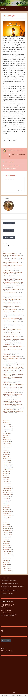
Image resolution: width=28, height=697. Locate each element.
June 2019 (6, 562)
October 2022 (7, 492)
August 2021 (7, 517)
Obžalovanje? (9, 16)
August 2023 (7, 471)
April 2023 (6, 479)
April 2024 (6, 456)
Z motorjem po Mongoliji (9, 253)
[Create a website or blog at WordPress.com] (14, 692)
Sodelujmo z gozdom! (10, 168)
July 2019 (6, 560)
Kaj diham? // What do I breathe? (11, 336)
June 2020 (6, 541)
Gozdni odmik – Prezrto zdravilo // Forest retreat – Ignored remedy (13, 333)
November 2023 (7, 467)
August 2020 (7, 536)
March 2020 (7, 543)
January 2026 (7, 424)
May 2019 (6, 564)
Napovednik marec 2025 (9, 323)
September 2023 (8, 469)
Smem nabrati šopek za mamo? (12, 165)
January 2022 (7, 509)
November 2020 (7, 530)
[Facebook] (2, 631)
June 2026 (6, 420)
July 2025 (6, 435)
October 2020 (7, 532)
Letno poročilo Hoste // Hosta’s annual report (14, 384)
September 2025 (8, 431)
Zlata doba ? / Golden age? (10, 292)
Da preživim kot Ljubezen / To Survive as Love (14, 285)
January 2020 (7, 547)
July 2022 (6, 498)
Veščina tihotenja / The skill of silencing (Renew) (14, 258)
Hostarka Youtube (9, 237)
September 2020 (8, 534)
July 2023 (6, 473)
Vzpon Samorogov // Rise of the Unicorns (13, 377)
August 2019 (7, 558)
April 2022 (6, 505)
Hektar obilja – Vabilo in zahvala (11, 326)
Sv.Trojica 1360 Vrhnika (6, 650)
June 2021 (6, 520)
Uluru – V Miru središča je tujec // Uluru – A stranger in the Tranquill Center (13, 368)
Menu (5, 8)
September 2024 (8, 445)
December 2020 (7, 528)
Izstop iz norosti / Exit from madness (12, 315)
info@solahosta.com (6, 612)
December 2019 (7, 549)
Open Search (25, 8)
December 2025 (7, 426)
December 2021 (7, 511)
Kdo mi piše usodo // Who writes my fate (13, 346)
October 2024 (7, 443)
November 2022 (7, 490)
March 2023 (7, 481)
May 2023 (6, 477)
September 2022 (8, 494)
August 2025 (7, 433)
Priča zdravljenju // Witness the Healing (12, 329)
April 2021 (6, 524)
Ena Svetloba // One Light (9, 362)
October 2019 (7, 553)
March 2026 (7, 422)
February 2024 (7, 460)
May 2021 (6, 522)
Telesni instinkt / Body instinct (10, 309)
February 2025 (7, 441)
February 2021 (7, 526)
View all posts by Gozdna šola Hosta (16, 155)
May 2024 (6, 454)
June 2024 (6, 452)
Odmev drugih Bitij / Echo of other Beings (13, 265)
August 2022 (7, 496)
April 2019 (6, 566)
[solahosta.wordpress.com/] (8, 205)
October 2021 (7, 513)
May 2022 (6, 503)
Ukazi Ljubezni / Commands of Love (11, 289)
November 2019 (7, 551)
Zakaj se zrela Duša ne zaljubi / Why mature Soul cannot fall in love (13, 283)
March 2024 (7, 458)
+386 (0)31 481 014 (6, 610)
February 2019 (7, 570)
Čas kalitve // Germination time (11, 356)
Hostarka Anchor (8, 223)
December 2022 (7, 488)
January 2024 (7, 462)
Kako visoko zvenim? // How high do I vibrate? (14, 364)
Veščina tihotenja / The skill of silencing (12, 349)
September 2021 (8, 515)
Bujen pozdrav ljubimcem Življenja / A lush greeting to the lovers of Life (13, 319)
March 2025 (7, 439)
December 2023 (7, 464)
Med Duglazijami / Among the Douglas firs (13, 299)
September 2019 (8, 555)
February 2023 (7, 484)
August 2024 (7, 447)
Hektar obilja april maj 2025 (10, 321)
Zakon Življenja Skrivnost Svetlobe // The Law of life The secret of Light (14, 371)
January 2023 (7, 486)
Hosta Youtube (6, 640)
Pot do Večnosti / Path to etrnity (11, 262)
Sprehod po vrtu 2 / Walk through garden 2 (13, 311)
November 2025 (7, 428)
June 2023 (6, 475)
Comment (19, 190)
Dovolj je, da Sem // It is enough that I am (13, 296)
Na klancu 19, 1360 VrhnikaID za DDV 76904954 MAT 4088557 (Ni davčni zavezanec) (7, 606)
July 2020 (6, 539)
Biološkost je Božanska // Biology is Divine (13, 358)
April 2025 (6, 437)
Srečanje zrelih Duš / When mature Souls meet (14, 275)
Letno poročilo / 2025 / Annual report (12, 255)
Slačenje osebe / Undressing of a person (12, 306)
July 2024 (6, 450)
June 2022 (6, 500)
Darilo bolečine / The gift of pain (11, 302)
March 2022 (7, 507)
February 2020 (7, 545)
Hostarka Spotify (8, 230)
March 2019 (7, 568)
